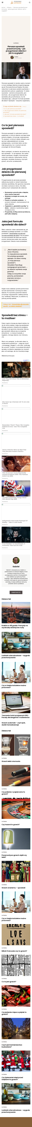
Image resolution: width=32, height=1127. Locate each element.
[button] (2, 2)
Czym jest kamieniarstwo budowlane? (12, 1046)
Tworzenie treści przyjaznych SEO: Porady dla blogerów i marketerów (15, 716)
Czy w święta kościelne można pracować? (14, 686)
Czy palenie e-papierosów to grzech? (13, 793)
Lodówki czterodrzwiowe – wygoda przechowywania (16, 656)
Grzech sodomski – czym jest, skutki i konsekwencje (13, 724)
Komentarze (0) (16, 592)
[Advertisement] (16, 30)
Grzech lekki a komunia (11, 761)
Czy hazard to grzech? (11, 824)
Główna (9, 7)
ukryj (24, 106)
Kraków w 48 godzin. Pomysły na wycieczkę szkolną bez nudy (15, 626)
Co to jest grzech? (9, 982)
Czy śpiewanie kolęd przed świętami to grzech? (12, 1078)
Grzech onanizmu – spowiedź (13, 888)
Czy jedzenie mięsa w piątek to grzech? (14, 1013)
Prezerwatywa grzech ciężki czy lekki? (14, 856)
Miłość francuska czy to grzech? (14, 951)
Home (3, 7)
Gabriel (16, 56)
